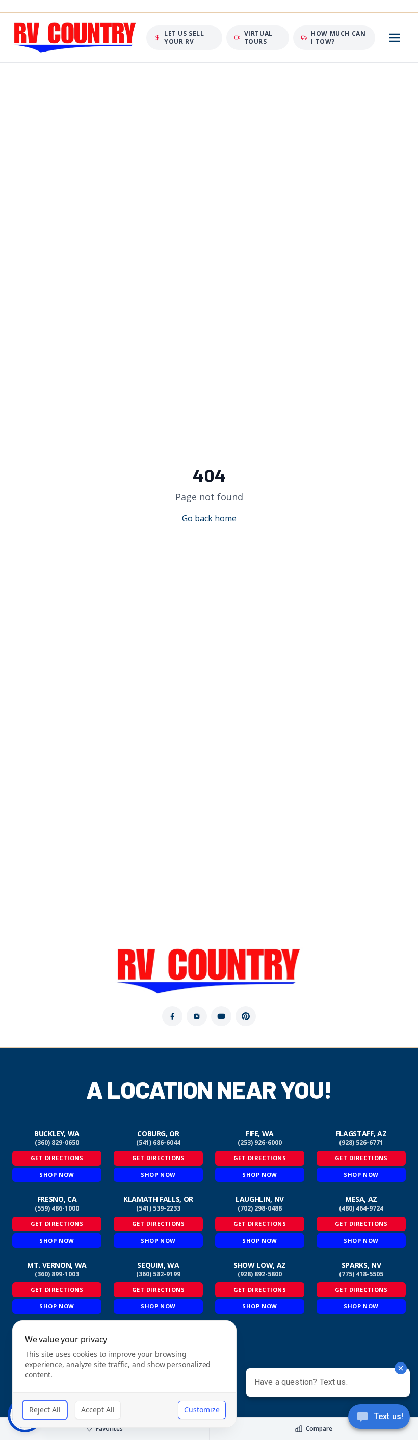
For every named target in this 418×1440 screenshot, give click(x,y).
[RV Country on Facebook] (172, 1016)
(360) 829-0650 (57, 1143)
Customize (202, 1410)
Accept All (98, 1410)
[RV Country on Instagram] (197, 1016)
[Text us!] (379, 1417)
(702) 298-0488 (260, 1208)
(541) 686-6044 (158, 1143)
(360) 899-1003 (57, 1274)
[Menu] (394, 38)
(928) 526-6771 (361, 1143)
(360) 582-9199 (158, 1274)
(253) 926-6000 (260, 1143)
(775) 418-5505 (361, 1274)
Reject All (45, 1410)
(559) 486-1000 (57, 1208)
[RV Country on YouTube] (221, 1016)
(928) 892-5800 (260, 1274)
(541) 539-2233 (158, 1208)
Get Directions (57, 1158)
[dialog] (124, 1374)
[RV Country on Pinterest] (246, 1016)
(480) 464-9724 (361, 1208)
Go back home (209, 518)
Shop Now (56, 1174)
